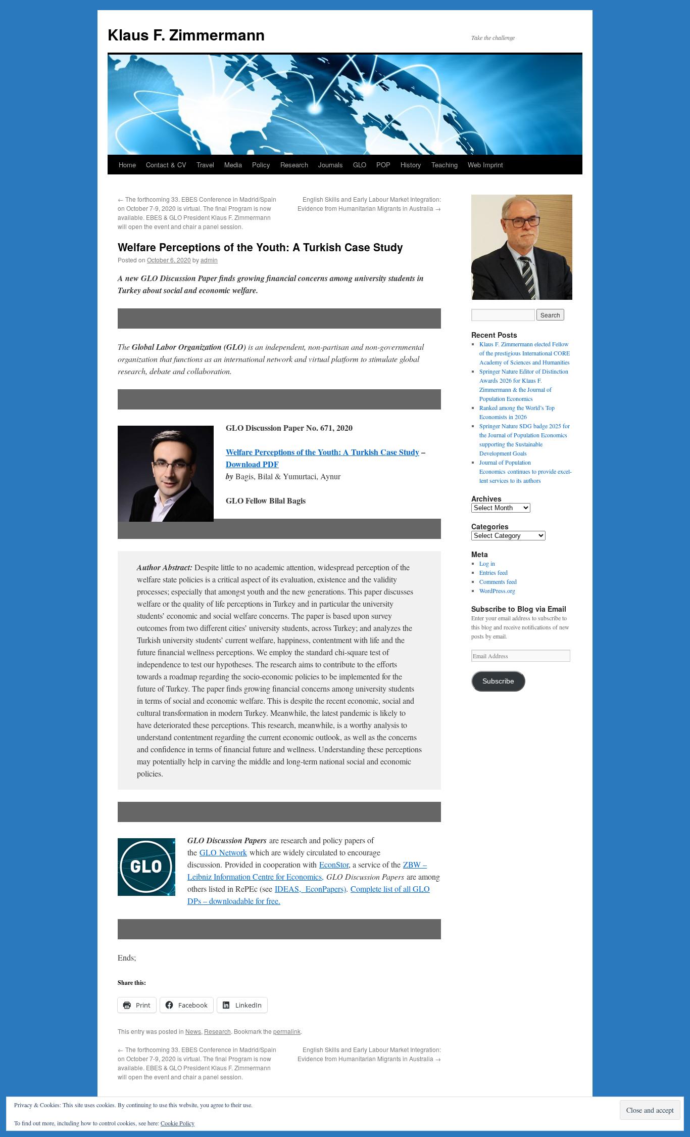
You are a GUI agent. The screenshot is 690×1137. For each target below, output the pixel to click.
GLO (359, 164)
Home (127, 164)
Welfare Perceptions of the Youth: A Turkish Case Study (322, 452)
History (411, 164)
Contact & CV (166, 164)
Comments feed (498, 581)
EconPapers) (323, 888)
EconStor (334, 864)
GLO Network (223, 852)
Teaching (444, 164)
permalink (287, 1031)
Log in (487, 563)
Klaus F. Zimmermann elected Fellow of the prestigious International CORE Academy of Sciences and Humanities (524, 353)
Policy (261, 164)
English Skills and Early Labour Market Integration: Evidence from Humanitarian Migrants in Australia (369, 203)
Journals (330, 164)
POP (383, 164)
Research (294, 164)
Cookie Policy (177, 1123)
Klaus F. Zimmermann (186, 34)
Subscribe (498, 681)
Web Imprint (485, 164)
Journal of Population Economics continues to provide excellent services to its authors (525, 471)
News (193, 1031)
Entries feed (493, 572)
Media (233, 164)
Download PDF (252, 464)
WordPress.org (497, 590)
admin (209, 259)
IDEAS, (288, 888)
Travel (205, 164)
